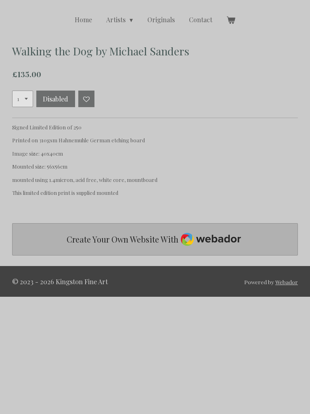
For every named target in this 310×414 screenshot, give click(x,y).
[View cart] (231, 19)
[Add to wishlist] (86, 99)
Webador (286, 281)
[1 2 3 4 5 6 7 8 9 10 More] (22, 99)
